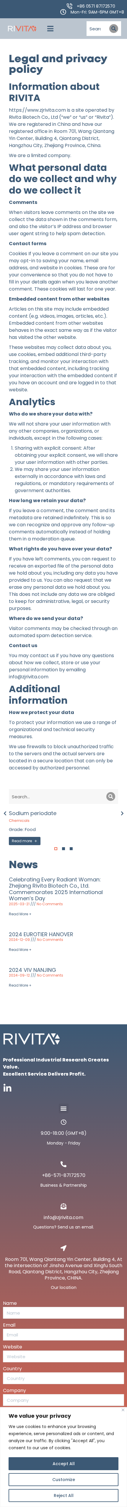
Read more (22, 840)
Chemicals (19, 820)
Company (14, 1390)
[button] (50, 28)
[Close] (123, 1410)
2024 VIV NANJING (32, 970)
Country (12, 1368)
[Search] (113, 28)
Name (10, 1303)
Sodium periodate (32, 813)
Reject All (64, 1495)
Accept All (64, 1464)
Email (9, 1325)
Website (12, 1346)
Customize (63, 1480)
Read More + (20, 913)
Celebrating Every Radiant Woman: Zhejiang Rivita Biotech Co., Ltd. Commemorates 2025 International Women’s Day (56, 889)
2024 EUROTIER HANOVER (41, 934)
